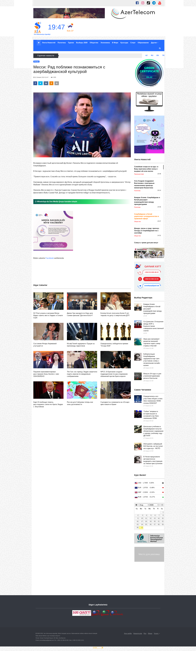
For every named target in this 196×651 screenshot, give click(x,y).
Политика (62, 43)
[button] (160, 48)
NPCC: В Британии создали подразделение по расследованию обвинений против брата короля (114, 374)
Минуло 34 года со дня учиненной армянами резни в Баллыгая (152, 376)
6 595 (54, 77)
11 (146, 518)
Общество (94, 43)
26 (150, 524)
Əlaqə (150, 633)
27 (154, 524)
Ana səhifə (128, 633)
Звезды (40, 307)
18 (146, 521)
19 (150, 521)
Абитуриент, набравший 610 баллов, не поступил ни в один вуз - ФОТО (153, 446)
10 (142, 518)
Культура (124, 43)
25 (146, 524)
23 (137, 524)
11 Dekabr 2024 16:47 (41, 77)
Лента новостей (48, 43)
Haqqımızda (137, 633)
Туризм (71, 43)
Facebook (50, 258)
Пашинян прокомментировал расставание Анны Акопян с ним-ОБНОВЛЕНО (46, 374)
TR (163, 55)
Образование (143, 43)
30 (137, 527)
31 (142, 527)
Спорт (132, 43)
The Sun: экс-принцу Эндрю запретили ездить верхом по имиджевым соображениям (82, 374)
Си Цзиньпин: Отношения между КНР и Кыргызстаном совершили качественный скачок (153, 326)
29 (162, 524)
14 (158, 518)
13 (154, 518)
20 (154, 521)
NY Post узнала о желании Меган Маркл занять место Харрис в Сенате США (48, 315)
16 (137, 521)
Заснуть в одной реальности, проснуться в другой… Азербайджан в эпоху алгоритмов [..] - (98, 55)
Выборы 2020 (81, 43)
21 (158, 521)
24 (142, 524)
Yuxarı (156, 633)
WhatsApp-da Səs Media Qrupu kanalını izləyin (57, 201)
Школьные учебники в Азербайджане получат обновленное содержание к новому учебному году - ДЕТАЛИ (153, 430)
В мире (115, 43)
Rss (145, 633)
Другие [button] (154, 43)
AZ (146, 55)
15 (162, 518)
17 (142, 521)
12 (150, 518)
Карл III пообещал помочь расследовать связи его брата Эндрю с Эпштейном (48, 404)
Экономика (105, 43)
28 (158, 524)
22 (162, 521)
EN (158, 55)
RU (152, 55)
